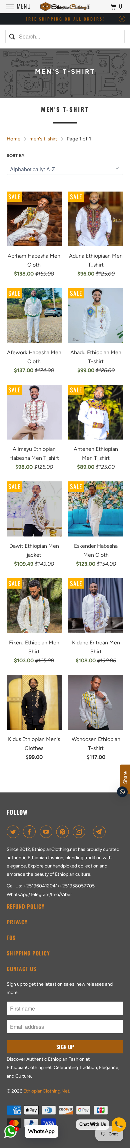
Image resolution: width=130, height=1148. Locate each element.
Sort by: (16, 155)
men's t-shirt (44, 139)
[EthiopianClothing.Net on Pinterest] (64, 831)
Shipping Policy (28, 953)
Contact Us (21, 969)
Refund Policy (26, 906)
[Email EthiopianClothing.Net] (100, 831)
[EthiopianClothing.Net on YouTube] (47, 831)
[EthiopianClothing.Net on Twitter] (14, 831)
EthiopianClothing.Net (46, 1091)
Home (14, 139)
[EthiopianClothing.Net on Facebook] (30, 831)
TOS (11, 938)
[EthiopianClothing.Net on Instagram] (80, 831)
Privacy (17, 922)
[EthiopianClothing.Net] (65, 6)
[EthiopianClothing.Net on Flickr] (90, 831)
